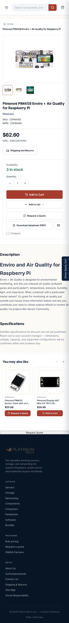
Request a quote (14, 546)
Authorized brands (15, 573)
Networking (11, 498)
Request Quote (34, 432)
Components (12, 503)
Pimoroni (8, 113)
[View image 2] (19, 90)
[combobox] (30, 7)
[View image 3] (30, 90)
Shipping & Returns (16, 584)
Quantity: (11, 176)
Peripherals (11, 514)
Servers (9, 487)
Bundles (9, 525)
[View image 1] (8, 90)
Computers (11, 509)
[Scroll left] (57, 362)
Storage (9, 492)
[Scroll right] (63, 362)
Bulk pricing (11, 541)
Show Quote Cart (65, 268)
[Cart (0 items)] (62, 7)
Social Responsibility (16, 595)
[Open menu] (6, 7)
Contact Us (11, 579)
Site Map (10, 589)
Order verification (34, 617)
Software (10, 519)
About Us (10, 568)
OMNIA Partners (14, 552)
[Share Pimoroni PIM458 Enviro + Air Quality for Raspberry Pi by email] (58, 225)
